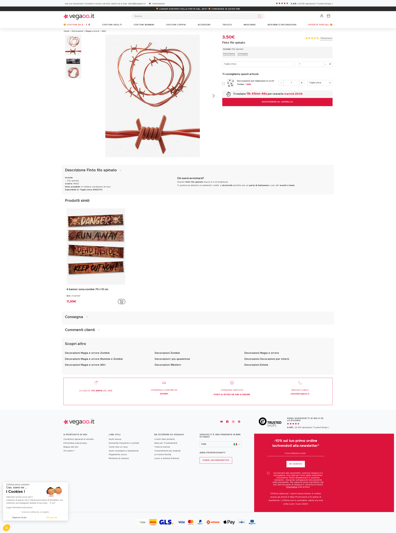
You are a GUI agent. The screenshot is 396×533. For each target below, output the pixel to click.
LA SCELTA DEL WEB (95, 391)
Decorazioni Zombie (167, 353)
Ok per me (52, 517)
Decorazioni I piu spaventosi (172, 359)
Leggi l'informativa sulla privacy (19, 507)
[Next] (213, 96)
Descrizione (229, 54)
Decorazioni (78, 31)
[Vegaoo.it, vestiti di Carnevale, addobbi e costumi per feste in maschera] (78, 16)
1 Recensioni (326, 38)
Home (66, 31)
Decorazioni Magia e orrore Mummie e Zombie (94, 359)
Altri (103, 31)
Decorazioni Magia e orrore (261, 353)
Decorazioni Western (168, 365)
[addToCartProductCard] (121, 301)
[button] (322, 16)
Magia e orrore (92, 31)
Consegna (242, 54)
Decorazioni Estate (256, 365)
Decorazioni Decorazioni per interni (266, 359)
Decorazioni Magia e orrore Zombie (87, 353)
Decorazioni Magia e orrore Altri (85, 365)
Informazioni (159, 4)
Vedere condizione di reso (97, 187)
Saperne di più (19, 517)
